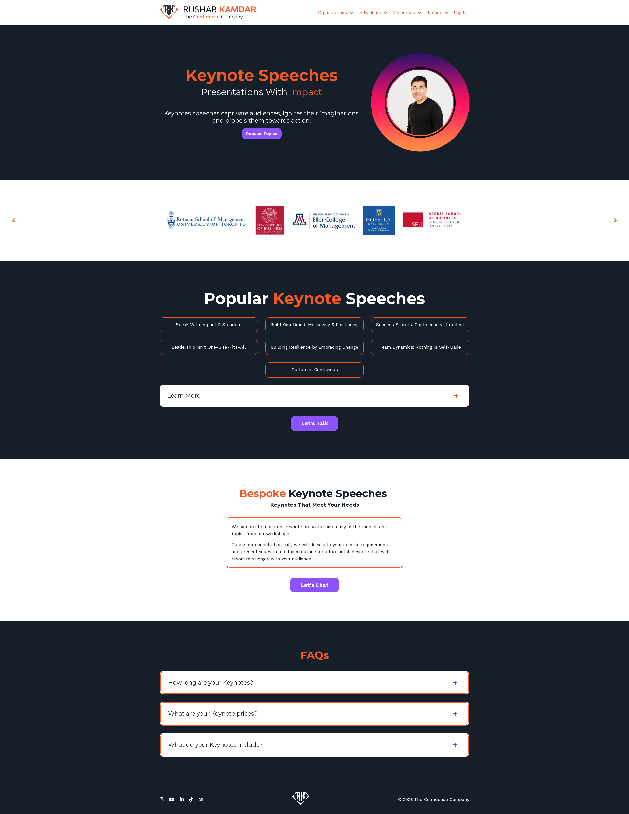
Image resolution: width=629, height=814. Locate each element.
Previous (13, 220)
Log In (460, 12)
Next (615, 220)
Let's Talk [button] (314, 423)
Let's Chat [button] (314, 585)
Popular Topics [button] (261, 133)
